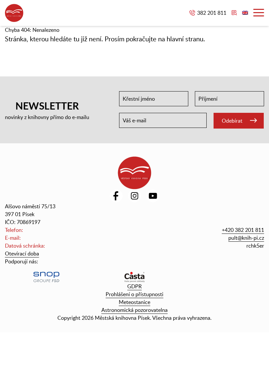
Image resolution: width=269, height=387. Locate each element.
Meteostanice (134, 302)
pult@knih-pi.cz (246, 237)
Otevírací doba (22, 253)
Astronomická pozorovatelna (134, 310)
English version (245, 12)
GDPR (134, 286)
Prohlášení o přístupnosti (134, 294)
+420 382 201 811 (243, 230)
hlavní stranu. (186, 38)
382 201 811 (211, 12)
